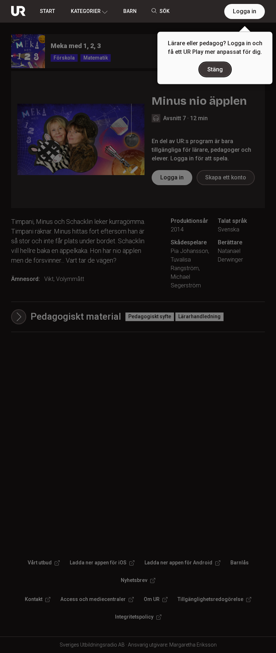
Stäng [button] (215, 69)
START (47, 11)
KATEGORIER (86, 11)
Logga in (244, 11)
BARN (130, 11)
